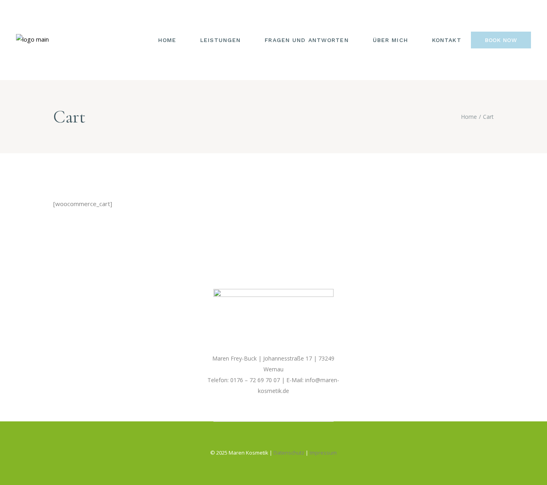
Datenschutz (289, 452)
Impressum (323, 452)
